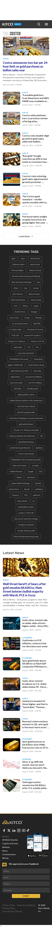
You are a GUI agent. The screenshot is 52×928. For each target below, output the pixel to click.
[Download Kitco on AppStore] (32, 855)
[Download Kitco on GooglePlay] (44, 855)
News (5, 851)
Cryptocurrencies (10, 843)
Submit (26, 896)
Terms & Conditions (26, 905)
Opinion (26, 759)
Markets (6, 847)
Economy (27, 638)
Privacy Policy (8, 908)
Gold (6, 59)
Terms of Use (8, 905)
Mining (5, 858)
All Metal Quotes (10, 840)
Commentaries (9, 854)
